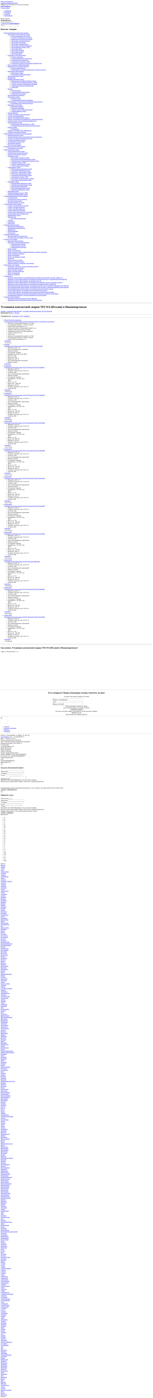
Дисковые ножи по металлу (16, 268)
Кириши (3, 1063)
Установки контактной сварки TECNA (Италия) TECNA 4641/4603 (24, 617)
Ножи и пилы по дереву (15, 260)
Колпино (3, 1078)
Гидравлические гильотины (19, 60)
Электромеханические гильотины (21, 58)
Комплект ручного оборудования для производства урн (24, 281)
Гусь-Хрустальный (6, 988)
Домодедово (4, 998)
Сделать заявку (5, 8)
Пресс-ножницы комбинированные (18, 65)
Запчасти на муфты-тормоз (16, 261)
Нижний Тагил (5, 1179)
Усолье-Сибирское (6, 1342)
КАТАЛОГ (7, 12)
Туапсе (3, 1331)
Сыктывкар (4, 1313)
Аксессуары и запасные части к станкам (20, 212)
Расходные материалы (14, 145)
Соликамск (4, 1297)
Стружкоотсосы (12, 197)
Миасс (3, 1142)
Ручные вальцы (16, 90)
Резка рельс (11, 223)
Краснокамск (5, 1094)
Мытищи (3, 1156)
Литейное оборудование (11, 234)
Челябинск (4, 1364)
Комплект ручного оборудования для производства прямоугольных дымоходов (32, 284)
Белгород (3, 907)
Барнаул (3, 903)
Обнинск (3, 1206)
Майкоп (3, 1135)
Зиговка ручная (16, 98)
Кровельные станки (17, 73)
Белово (3, 910)
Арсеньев (3, 887)
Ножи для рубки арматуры (16, 271)
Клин (2, 1071)
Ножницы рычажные (17, 108)
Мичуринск (4, 1151)
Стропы (10, 220)
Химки (3, 1358)
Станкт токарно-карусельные (20, 165)
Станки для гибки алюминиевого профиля (24, 84)
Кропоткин (4, 1100)
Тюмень (3, 1335)
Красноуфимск (5, 1097)
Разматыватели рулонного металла (18, 66)
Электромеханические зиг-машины (22, 100)
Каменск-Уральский (7, 1051)
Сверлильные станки (14, 167)
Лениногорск (5, 1115)
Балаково (3, 897)
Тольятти (3, 1326)
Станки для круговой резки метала (21, 109)
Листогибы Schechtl (17, 52)
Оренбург (4, 1215)
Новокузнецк (5, 1182)
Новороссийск (5, 1187)
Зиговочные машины (14, 143)
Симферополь (5, 1292)
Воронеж (3, 964)
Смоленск (4, 1295)
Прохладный (4, 1239)
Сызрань (3, 1311)
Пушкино (4, 1244)
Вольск (3, 961)
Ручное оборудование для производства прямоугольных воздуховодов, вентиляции (33, 293)
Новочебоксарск (6, 1193)
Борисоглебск (5, 927)
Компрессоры (12, 217)
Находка (3, 1166)
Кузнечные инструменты (15, 148)
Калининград (5, 1047)
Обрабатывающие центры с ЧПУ (18, 193)
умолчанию (15, 316)
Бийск (2, 921)
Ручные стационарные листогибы (21, 37)
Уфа (2, 1347)
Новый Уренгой (5, 1198)
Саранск (3, 1270)
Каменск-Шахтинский (7, 1052)
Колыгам (3, 1079)
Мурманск (4, 1153)
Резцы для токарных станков (16, 257)
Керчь (2, 1060)
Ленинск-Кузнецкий (7, 1116)
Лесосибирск (5, 1119)
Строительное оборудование (13, 204)
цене (21, 316)
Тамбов (3, 1316)
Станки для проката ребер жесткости (19, 114)
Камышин (4, 1054)
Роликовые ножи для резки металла (22, 103)
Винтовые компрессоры (18, 218)
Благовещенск (5, 924)
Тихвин (3, 1321)
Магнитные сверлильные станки (21, 173)
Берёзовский (4, 919)
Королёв (3, 1084)
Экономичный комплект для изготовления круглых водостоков (27, 295)
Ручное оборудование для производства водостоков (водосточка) (27, 290)
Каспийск (4, 1057)
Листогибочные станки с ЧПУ (20, 47)
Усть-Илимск (5, 1345)
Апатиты (3, 883)
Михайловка (4, 1148)
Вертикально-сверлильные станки (21, 169)
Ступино (3, 1308)
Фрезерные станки (13, 181)
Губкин (3, 987)
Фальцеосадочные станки (15, 76)
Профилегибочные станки (16, 79)
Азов (2, 870)
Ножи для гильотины (14, 250)
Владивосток (5, 948)
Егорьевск (4, 1006)
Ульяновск (4, 1340)
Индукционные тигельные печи (17, 236)
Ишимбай (4, 1043)
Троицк (3, 1329)
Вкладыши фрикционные (15, 241)
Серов (2, 1287)
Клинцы (3, 1073)
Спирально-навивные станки (17, 140)
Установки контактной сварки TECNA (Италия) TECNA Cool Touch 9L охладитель (29, 321)
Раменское (4, 1247)
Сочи (2, 1302)
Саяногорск (4, 1276)
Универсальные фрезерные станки (21, 185)
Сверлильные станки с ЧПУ (19, 177)
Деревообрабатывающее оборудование (16, 196)
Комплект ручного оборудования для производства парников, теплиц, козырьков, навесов (35, 282)
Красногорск (4, 1089)
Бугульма (3, 934)
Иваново (3, 1031)
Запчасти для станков (10, 239)
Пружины (11, 258)
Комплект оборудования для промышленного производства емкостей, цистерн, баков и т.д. (35, 277)
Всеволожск (4, 969)
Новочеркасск (5, 1195)
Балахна (3, 899)
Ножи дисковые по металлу (16, 253)
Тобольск (3, 1324)
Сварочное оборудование (12, 297)
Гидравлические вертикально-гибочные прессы (25, 125)
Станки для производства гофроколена (19, 130)
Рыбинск (3, 1260)
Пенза (2, 1223)
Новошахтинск (5, 1196)
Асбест (3, 892)
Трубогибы (14, 87)
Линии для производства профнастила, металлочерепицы (25, 119)
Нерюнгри (4, 1169)
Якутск (3, 1393)
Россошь (3, 1255)
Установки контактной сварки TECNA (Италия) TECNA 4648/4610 (24, 395)
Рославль (3, 1254)
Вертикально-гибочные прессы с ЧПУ (23, 124)
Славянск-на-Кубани (7, 1294)
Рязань (3, 1262)
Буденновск (4, 937)
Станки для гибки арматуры (16, 209)
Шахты (3, 1379)
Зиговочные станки (14, 97)
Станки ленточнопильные (16, 116)
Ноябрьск (3, 1203)
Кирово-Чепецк (5, 1067)
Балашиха (4, 900)
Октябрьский (5, 1211)
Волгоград (4, 953)
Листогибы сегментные (18, 42)
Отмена (3, 789)
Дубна (3, 1003)
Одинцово (4, 1207)
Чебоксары (4, 1363)
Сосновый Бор (5, 1300)
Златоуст (3, 1030)
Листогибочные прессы (15, 122)
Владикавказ (4, 950)
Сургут (3, 1310)
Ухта (2, 1348)
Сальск (3, 1265)
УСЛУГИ (7, 14)
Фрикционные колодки (18, 244)
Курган (3, 1108)
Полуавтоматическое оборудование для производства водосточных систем (30, 289)
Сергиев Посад (5, 1286)
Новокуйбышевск (6, 1183)
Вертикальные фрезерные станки (21, 183)
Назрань (3, 1161)
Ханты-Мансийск (6, 1355)
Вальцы (10, 89)
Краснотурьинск (6, 1095)
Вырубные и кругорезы (15, 105)
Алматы (3, 875)
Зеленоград (4, 1027)
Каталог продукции (10, 728)
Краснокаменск (5, 1092)
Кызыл (3, 1111)
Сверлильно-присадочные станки (21, 175)
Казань (3, 1046)
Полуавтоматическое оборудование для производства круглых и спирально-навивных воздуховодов (38, 285)
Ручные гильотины (17, 57)
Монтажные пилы (13, 191)
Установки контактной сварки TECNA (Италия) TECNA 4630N (23, 346)
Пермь (3, 1227)
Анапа (3, 878)
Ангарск (3, 879)
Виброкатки (11, 229)
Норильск (4, 1201)
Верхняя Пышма (6, 945)
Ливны (3, 1121)
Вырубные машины (17, 106)
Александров (5, 871)
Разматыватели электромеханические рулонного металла (28, 69)
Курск (2, 1110)
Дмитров (3, 995)
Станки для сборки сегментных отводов (20, 138)
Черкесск (3, 1369)
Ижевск (3, 1035)
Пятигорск (4, 1246)
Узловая (3, 1337)
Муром (3, 1155)
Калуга (3, 1049)
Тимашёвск (4, 1319)
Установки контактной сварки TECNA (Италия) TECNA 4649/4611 (24, 367)
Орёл (2, 1214)
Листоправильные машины (16, 95)
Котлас (3, 1087)
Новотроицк (4, 1190)
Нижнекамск (4, 1175)
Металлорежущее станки (11, 149)
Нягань (3, 1204)
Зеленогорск (4, 1025)
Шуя (2, 1380)
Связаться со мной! (77, 709)
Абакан (3, 867)
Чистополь (4, 1374)
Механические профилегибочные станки (23, 81)
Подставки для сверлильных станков (22, 178)
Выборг (3, 971)
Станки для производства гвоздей (18, 205)
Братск (3, 931)
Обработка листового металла (17, 132)
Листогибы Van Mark (17, 50)
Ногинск (3, 1199)
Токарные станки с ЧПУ (18, 162)
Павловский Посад (6, 1222)
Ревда (2, 1249)
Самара (3, 1267)
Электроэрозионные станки (16, 151)
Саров (2, 1275)
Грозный (3, 985)
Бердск (3, 916)
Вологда (3, 959)
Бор (2, 926)
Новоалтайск (5, 1180)
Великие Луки (5, 942)
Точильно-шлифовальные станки (18, 194)
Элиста (3, 1387)
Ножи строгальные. (14, 255)
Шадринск (4, 1377)
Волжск (3, 956)
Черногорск (4, 1371)
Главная (3, 311)
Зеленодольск (5, 1028)
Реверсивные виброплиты (16, 226)
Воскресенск (4, 966)
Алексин (3, 873)
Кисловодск (4, 1070)
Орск (2, 1219)
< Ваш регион (5, 23)
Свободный (4, 1278)
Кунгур (3, 1107)
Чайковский (4, 1359)
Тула (2, 1334)
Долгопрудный (5, 996)
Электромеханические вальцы (20, 92)
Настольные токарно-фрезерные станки (23, 159)
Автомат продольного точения (17, 154)
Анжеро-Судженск (6, 881)
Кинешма (3, 1062)
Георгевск (4, 980)
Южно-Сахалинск (6, 1390)
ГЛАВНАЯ (7, 11)
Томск (2, 1327)
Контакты (7, 731)
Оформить (10, 812)
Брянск (3, 932)
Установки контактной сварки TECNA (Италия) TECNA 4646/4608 (24, 450)
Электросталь (5, 1385)
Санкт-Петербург (6, 1268)
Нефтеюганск (5, 1172)
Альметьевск (4, 876)
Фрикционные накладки (18, 247)
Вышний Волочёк (6, 974)
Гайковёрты (11, 221)
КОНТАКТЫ (8, 15)
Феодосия (4, 1350)
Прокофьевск (5, 1238)
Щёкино (3, 1382)
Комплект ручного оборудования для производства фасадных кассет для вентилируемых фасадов (37, 279)
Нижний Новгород (6, 1177)
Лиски (3, 1124)
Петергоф (4, 1228)
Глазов (3, 982)
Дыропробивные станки (18, 111)
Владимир (4, 951)
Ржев (2, 1252)
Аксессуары (11, 233)
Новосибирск (5, 1188)
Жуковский (4, 1020)
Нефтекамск (4, 1171)
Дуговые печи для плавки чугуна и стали (20, 237)
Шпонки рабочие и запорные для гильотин (21, 263)
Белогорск (4, 911)
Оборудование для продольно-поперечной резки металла (25, 101)
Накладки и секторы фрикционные (18, 242)
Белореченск (4, 915)
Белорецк (3, 913)
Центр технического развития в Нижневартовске (9, 2)
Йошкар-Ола (4, 1044)
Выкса (3, 972)
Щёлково (3, 1383)
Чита (2, 1375)
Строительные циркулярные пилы (18, 213)
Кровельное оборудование (16, 71)
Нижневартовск (5, 1174)
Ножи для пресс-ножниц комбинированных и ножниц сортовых (27, 252)
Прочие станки (12, 127)
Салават (3, 1263)
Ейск (2, 1007)
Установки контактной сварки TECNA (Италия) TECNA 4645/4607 (24, 478)
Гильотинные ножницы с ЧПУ (20, 61)
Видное (3, 947)
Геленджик (4, 979)
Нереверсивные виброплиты (16, 228)
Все (12, 313)
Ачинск (3, 895)
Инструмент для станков (11, 265)
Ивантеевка (4, 1033)
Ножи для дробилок (14, 274)
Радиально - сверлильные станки (21, 172)
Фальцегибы (11, 77)
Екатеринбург (5, 1009)
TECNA (17, 313)
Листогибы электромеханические (21, 45)
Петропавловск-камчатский (9, 1231)
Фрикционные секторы (18, 245)
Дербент (3, 990)
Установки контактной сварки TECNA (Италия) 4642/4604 (22, 561)
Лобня (3, 1126)
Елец (2, 1012)
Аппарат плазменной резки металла (18, 117)
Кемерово (4, 1059)
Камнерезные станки (14, 215)
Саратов (3, 1273)
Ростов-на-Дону (5, 1257)
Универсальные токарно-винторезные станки (25, 161)
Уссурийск (4, 1343)
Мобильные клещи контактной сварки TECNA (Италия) (25, 300)
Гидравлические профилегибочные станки (24, 82)
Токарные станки (13, 156)
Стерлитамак (5, 1307)
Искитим (3, 1039)
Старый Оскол (5, 1305)
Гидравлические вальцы (18, 93)
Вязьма (3, 975)
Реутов (3, 1251)
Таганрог (3, 1315)
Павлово (3, 1220)
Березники (4, 918)
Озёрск (3, 1209)
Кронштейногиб (13, 113)
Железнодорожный (6, 1017)
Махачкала (4, 1137)
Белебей (3, 908)
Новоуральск (4, 1191)
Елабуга (3, 1011)
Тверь (2, 1318)
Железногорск (5, 1015)
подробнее (7, 341)
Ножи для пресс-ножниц (15, 269)
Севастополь (4, 1279)
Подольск (4, 1233)
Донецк (3, 999)
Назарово (3, 1159)
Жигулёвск (4, 1019)
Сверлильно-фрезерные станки (20, 170)
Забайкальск (4, 1022)
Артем (3, 889)
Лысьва (3, 1127)
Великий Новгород (6, 943)
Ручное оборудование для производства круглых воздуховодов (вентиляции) (31, 292)
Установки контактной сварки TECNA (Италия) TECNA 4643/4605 (24, 534)
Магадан (3, 1132)
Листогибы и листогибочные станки (19, 34)
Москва (3, 865)
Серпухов (4, 1289)
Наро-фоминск (5, 1164)
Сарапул (3, 1271)
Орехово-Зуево (5, 1217)
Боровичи (4, 929)
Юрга (2, 1391)
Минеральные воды (7, 1143)
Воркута (3, 963)
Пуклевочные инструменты (16, 141)
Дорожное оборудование (11, 225)
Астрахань (4, 894)
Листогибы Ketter (16, 53)
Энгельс (3, 1388)
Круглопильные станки (15, 201)
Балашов (3, 902)
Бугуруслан (4, 935)
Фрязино (3, 1351)
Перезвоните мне (11, 789)
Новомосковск (5, 1185)
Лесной (3, 1118)
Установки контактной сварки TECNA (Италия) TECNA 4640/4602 (24, 589)
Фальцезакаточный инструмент (20, 74)
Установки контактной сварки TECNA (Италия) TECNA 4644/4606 (24, 506)
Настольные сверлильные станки (21, 180)
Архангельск (4, 891)
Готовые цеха (8, 276)
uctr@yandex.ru (5, 737)
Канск (2, 1055)
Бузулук (3, 939)
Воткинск (4, 967)
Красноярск (4, 1099)
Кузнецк (3, 1103)
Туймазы (3, 1332)
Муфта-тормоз (12, 249)
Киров (3, 1065)
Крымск (3, 1102)
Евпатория (4, 1004)
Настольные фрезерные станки (20, 188)
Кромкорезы (15, 129)
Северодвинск (5, 1281)
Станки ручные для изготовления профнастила (22, 121)
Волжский (4, 958)
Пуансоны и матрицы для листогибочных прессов (23, 266)
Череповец (4, 1367)
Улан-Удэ (3, 1339)
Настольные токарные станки (20, 157)
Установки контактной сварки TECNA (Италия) (22, 298)
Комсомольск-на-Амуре (8, 1081)
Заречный (4, 1023)
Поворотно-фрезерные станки (20, 189)
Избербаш (4, 1036)
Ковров (3, 1075)
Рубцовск (3, 1259)
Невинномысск (5, 1167)
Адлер (3, 868)
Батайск (3, 905)
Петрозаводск (5, 1230)
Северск (3, 1284)
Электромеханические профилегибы (22, 85)
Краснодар (4, 1091)
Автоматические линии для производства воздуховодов (25, 137)
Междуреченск (5, 1139)
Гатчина (3, 977)
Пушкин (3, 1243)
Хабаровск (4, 1353)
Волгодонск (4, 955)
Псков (2, 1241)
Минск (3, 1145)
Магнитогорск (5, 1134)
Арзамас (3, 884)
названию (27, 316)
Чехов (2, 1372)
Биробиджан (4, 923)
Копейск (3, 1083)
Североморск (5, 1283)
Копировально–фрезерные (19, 186)
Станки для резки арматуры (16, 207)
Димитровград (5, 993)
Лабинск (3, 1113)
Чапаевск (3, 1361)
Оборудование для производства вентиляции (18, 133)
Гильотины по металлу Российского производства (26, 63)
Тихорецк (4, 1323)
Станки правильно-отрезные (16, 210)
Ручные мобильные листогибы (20, 36)
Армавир (3, 886)
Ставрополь (4, 1303)
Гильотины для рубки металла (17, 55)
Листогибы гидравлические (19, 44)
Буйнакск (3, 940)
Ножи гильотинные (14, 273)
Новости (6, 729)
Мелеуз (3, 1140)
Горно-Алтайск (5, 983)
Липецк (3, 1123)
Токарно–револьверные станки (20, 164)
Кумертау (3, 1105)
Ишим (3, 1041)
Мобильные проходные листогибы (21, 39)
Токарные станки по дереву (16, 202)
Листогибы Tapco (16, 49)
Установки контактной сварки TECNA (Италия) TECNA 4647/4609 (24, 423)
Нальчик (3, 1163)
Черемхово (4, 1366)
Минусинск (4, 1147)
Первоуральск (5, 1225)
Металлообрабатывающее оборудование (16, 33)
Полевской (4, 1235)
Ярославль (4, 1395)
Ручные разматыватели (18, 68)
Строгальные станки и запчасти (17, 199)
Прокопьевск (5, 1236)
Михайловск (4, 1150)
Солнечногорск (5, 1299)
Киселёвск (4, 1068)
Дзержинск (4, 991)
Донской (3, 1001)
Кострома (3, 1086)
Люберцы (4, 1131)
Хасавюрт (4, 1356)
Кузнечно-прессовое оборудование (14, 146)
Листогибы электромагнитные (20, 41)
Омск (2, 1212)
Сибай (3, 1291)
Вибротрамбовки (13, 231)
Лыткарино (4, 1129)
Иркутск (3, 1038)
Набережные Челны (7, 1158)
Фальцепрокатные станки (15, 135)
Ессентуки (4, 1014)
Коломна (3, 1076)
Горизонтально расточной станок (18, 153)
